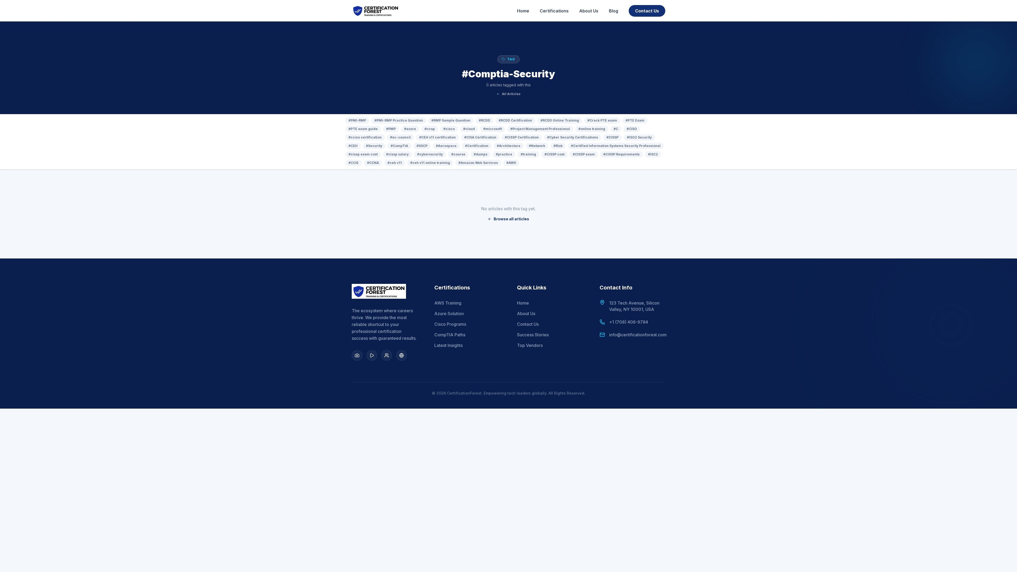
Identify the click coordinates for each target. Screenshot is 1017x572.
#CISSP (612, 137)
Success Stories (533, 334)
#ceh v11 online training (430, 163)
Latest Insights (448, 345)
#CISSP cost (554, 154)
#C (616, 129)
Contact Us (647, 11)
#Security (374, 146)
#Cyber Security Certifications (572, 137)
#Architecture (508, 146)
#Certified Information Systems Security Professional (616, 146)
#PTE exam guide (363, 129)
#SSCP (422, 146)
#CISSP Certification (522, 137)
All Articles (511, 94)
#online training (591, 129)
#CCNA (373, 163)
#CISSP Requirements (621, 154)
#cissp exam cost (363, 154)
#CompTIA (399, 146)
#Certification (476, 146)
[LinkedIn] (386, 355)
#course (458, 154)
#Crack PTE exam (602, 120)
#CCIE (354, 163)
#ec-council (400, 137)
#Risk (558, 146)
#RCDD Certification (515, 120)
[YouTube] (372, 355)
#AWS (511, 163)
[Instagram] (357, 355)
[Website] (401, 355)
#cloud (469, 129)
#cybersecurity (430, 154)
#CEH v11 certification (437, 137)
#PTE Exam (635, 120)
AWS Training (447, 303)
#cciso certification (365, 137)
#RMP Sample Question (450, 120)
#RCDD (484, 120)
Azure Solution (449, 313)
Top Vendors (530, 345)
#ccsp (430, 129)
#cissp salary (397, 154)
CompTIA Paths (449, 334)
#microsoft (492, 129)
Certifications (554, 11)
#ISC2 (653, 154)
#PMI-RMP (357, 120)
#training (528, 154)
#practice (504, 154)
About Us (588, 11)
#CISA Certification (480, 137)
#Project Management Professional (540, 129)
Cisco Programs (450, 324)
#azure (410, 129)
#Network (537, 146)
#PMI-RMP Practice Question (398, 120)
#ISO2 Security (639, 137)
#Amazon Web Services (478, 163)
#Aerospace (446, 146)
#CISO (632, 129)
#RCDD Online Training (560, 120)
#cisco (449, 129)
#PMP (391, 129)
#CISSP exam (584, 154)
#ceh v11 (394, 163)
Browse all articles (511, 219)
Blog (613, 11)
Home (523, 11)
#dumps (480, 154)
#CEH (353, 146)
